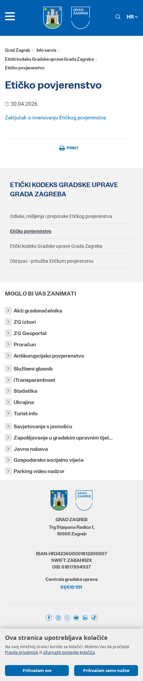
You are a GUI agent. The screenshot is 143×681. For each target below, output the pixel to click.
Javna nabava (31, 449)
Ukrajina (24, 402)
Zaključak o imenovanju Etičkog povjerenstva (55, 118)
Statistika (25, 391)
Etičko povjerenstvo (31, 231)
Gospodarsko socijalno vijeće (49, 460)
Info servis (47, 50)
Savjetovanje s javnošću (43, 426)
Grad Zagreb (17, 50)
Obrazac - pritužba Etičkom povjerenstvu (51, 261)
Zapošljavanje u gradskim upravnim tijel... (63, 438)
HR (131, 17)
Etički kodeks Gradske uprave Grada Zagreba (49, 59)
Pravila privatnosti (21, 652)
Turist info (26, 413)
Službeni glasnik (33, 369)
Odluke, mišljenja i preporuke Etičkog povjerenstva (61, 216)
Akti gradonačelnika (38, 310)
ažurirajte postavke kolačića (69, 652)
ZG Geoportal (30, 333)
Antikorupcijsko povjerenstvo (49, 356)
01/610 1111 (71, 587)
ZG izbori (25, 322)
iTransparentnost (34, 380)
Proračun (25, 344)
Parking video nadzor (39, 471)
